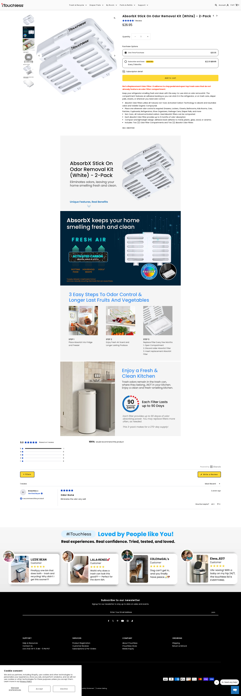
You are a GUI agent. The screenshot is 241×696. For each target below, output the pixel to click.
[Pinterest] (117, 621)
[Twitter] (113, 621)
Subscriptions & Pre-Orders (84, 648)
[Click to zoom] (114, 18)
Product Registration (81, 643)
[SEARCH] (216, 5)
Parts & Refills (126, 5)
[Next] (114, 55)
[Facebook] (108, 621)
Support (141, 5)
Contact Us (28, 646)
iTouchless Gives (129, 646)
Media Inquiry (128, 648)
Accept (39, 689)
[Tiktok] (132, 621)
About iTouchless (129, 643)
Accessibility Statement (85, 688)
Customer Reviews (80, 646)
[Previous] (39, 55)
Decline (64, 689)
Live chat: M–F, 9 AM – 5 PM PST (36, 648)
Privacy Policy (26, 681)
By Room (110, 5)
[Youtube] (122, 621)
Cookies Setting (101, 688)
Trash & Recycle (76, 5)
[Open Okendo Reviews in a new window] (210, 466)
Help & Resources (30, 643)
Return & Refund (179, 646)
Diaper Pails (95, 5)
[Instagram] (128, 621)
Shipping (176, 643)
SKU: (124, 128)
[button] (132, 21)
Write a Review (211, 475)
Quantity (126, 36)
